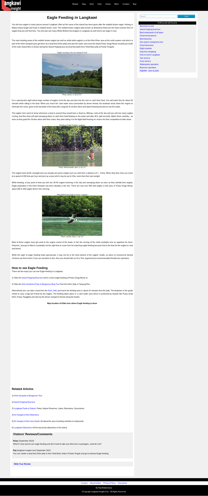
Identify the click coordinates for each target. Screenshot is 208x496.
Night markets (146, 48)
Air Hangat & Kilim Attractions (26, 415)
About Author (95, 483)
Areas (107, 4)
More (116, 4)
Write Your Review (22, 464)
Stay (84, 4)
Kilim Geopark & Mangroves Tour (28, 396)
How (100, 4)
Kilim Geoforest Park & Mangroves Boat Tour (41, 284)
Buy (134, 4)
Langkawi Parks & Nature (25, 408)
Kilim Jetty (52, 291)
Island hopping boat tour (150, 29)
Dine (92, 4)
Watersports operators (149, 64)
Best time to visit (147, 26)
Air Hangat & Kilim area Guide (27, 421)
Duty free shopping (148, 52)
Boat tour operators (148, 68)
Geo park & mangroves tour (151, 42)
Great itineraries (146, 45)
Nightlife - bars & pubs (149, 71)
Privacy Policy (109, 483)
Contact (126, 4)
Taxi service (145, 58)
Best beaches (146, 39)
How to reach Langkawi (150, 55)
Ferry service (145, 61)
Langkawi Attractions (23, 428)
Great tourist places (148, 36)
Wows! (75, 4)
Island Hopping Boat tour (32, 278)
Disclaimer (122, 483)
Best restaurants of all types (151, 32)
